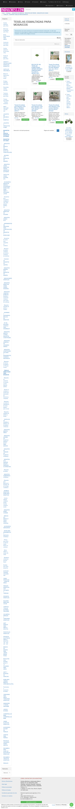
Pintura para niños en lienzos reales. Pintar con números (5, 543)
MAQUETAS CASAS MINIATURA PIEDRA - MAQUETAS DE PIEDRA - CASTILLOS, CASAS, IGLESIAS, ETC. (6, 172)
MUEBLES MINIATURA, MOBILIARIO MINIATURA (6, 493)
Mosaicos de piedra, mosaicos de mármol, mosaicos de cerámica (6, 252)
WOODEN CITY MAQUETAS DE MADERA (6, 158)
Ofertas (66, 114)
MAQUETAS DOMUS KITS (6, 219)
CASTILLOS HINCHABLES (6, 69)
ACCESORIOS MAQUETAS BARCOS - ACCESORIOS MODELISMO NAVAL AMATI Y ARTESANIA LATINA (6, 187)
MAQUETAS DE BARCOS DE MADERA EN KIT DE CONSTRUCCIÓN (6, 148)
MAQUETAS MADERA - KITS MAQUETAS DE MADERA (6, 271)
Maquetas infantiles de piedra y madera (6, 307)
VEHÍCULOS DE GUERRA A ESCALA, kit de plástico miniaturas (6, 423)
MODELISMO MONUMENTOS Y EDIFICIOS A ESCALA (6, 533)
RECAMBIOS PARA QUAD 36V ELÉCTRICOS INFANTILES (6, 751)
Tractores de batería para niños (5, 94)
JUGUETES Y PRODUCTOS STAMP (6, 125)
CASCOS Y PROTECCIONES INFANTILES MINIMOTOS (6, 64)
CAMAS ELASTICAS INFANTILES (6, 723)
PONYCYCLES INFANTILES (6, 632)
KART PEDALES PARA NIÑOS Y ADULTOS (5, 626)
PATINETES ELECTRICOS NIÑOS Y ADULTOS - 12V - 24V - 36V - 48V (6, 640)
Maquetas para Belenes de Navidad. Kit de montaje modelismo (6, 483)
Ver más (38, 81)
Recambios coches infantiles (6, 88)
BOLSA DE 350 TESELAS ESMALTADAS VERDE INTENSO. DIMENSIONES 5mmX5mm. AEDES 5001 (37, 68)
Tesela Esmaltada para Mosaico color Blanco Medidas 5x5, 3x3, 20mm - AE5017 (20, 108)
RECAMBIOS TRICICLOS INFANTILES (6, 758)
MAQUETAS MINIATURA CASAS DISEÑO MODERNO (6, 285)
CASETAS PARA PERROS (5, 736)
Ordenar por (56, 43)
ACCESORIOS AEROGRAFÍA (6, 527)
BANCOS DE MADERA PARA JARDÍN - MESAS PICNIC (5, 651)
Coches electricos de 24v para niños (6, 50)
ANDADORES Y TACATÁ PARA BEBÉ (6, 705)
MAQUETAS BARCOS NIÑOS (6, 431)
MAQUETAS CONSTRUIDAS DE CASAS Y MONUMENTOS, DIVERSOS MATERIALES (6, 354)
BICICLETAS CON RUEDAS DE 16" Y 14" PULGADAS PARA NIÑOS (6, 664)
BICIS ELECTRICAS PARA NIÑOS (6, 37)
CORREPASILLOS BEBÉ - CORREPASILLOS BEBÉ (6, 716)
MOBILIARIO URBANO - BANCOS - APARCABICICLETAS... (6, 682)
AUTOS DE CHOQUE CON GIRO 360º (6, 573)
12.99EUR (52, 79)
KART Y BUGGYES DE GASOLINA (6, 674)
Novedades (67, 51)
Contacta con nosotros (7, 796)
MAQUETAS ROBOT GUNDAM (6, 511)
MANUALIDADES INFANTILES (6, 279)
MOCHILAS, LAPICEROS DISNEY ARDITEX (6, 743)
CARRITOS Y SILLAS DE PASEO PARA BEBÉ (6, 609)
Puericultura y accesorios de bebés (6, 689)
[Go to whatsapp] (71, 805)
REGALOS (5, 763)
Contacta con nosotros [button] (31, 802)
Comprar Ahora (42, 83)
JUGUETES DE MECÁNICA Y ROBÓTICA (6, 117)
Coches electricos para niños (5, 24)
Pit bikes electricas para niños (5, 82)
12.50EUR (35, 83)
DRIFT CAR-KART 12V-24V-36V (6, 109)
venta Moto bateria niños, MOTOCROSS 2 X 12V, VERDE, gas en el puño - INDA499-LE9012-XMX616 (69, 132)
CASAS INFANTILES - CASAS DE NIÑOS (6, 581)
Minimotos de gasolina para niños (6, 30)
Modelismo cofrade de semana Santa (6, 560)
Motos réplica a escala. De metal (5, 552)
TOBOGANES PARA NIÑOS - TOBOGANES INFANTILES (6, 697)
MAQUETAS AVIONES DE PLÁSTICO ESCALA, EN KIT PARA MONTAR (6, 441)
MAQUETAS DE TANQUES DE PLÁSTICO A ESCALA (6, 452)
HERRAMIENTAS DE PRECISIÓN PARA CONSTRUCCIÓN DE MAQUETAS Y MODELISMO (6, 229)
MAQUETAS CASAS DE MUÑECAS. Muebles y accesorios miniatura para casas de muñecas (6, 297)
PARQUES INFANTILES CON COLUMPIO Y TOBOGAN (6, 589)
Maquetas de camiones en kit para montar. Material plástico (6, 382)
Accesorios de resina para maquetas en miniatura (6, 242)
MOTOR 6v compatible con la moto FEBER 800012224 (68, 68)
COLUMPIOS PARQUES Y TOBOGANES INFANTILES (6, 617)
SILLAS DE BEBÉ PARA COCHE (6, 602)
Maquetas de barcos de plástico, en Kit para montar (6, 364)
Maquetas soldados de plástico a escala (6, 414)
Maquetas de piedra (6, 470)
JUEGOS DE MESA (5, 710)
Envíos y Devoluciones (7, 781)
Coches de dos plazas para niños (5, 44)
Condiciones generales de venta (9, 793)
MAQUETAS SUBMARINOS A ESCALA (6, 476)
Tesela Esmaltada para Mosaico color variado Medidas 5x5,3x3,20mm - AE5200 (54, 108)
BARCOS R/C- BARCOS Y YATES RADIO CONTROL (6, 519)
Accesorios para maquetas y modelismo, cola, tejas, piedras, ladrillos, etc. (6, 202)
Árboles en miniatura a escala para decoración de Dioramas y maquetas (6, 394)
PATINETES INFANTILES (6, 597)
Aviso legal (4, 784)
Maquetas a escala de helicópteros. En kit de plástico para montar (6, 405)
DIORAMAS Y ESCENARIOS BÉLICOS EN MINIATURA (6, 316)
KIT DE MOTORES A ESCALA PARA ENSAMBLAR (6, 325)
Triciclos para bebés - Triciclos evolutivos (6, 101)
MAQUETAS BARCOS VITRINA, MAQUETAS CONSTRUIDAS (6, 334)
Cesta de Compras (67, 19)
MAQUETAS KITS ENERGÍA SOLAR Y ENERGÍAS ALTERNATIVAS (6, 463)
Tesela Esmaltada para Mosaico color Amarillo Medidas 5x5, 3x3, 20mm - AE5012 (54, 67)
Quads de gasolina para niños (5, 57)
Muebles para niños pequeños (5, 566)
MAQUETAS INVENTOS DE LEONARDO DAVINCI (6, 343)
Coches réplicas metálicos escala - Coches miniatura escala (5, 502)
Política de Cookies (6, 790)
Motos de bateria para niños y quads (6, 76)
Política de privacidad (7, 787)
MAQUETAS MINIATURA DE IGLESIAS (6, 212)
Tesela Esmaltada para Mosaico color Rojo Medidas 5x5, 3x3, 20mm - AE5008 (37, 108)
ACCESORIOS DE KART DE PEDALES (6, 729)
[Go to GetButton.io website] (71, 807)
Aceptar (53, 805)
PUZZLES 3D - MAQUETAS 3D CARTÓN (6, 262)
